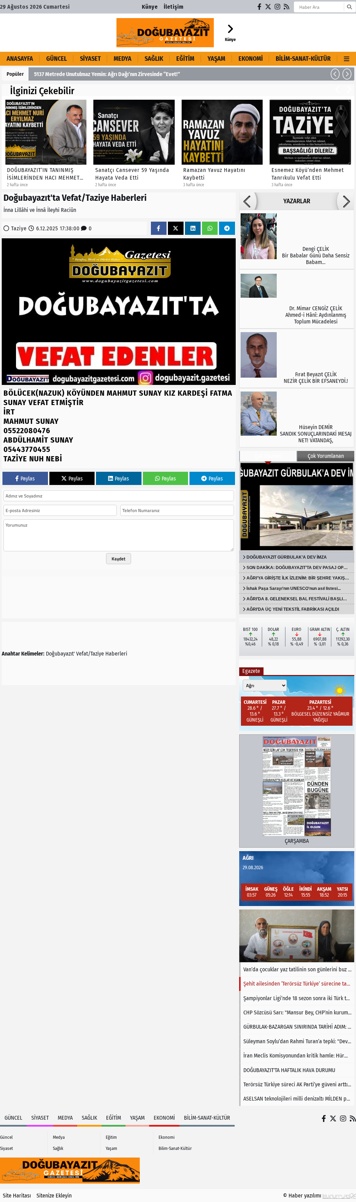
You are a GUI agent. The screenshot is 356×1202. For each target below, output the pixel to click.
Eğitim (185, 59)
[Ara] (349, 7)
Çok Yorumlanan (326, 456)
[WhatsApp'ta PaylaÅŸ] (210, 228)
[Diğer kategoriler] (346, 59)
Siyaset (90, 59)
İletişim (174, 6)
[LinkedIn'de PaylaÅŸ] (193, 228)
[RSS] (286, 7)
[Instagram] (277, 7)
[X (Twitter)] (268, 7)
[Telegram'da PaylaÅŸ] (227, 228)
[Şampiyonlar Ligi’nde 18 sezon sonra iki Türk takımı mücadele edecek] (296, 935)
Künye (150, 6)
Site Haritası (17, 1195)
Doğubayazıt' (60, 653)
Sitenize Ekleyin (54, 1195)
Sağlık (154, 59)
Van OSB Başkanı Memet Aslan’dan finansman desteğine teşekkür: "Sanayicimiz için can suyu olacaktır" (151, 74)
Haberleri (116, 653)
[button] (335, 74)
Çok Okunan (268, 456)
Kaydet (119, 558)
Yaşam (216, 59)
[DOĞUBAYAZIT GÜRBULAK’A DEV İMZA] (296, 506)
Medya (122, 59)
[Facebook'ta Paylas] (158, 228)
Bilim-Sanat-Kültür (303, 59)
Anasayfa (20, 59)
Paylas (28, 478)
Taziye (19, 228)
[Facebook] (260, 7)
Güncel (56, 59)
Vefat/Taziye (90, 653)
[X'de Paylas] (175, 228)
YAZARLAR (296, 201)
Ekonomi (250, 59)
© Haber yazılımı (303, 1195)
